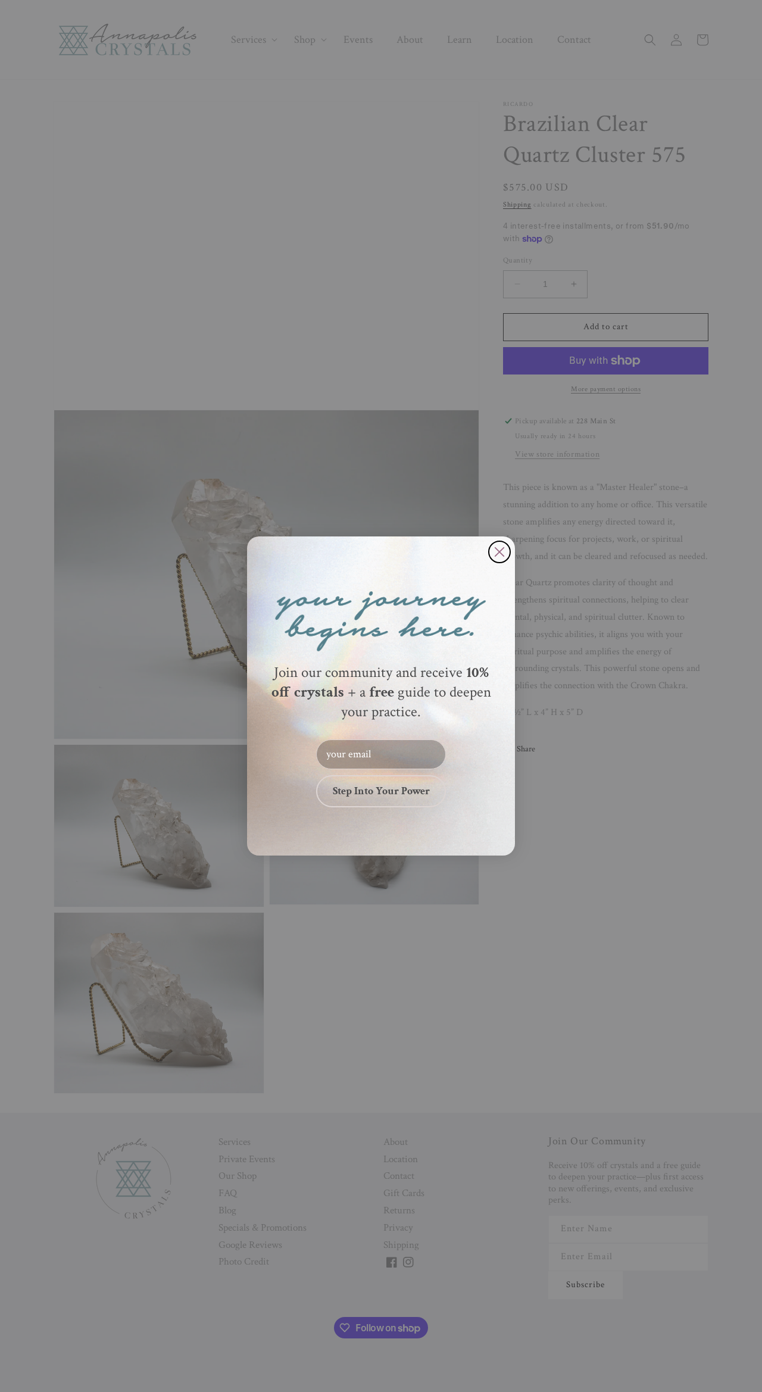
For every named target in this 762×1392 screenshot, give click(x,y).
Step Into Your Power (381, 791)
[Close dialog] (499, 552)
